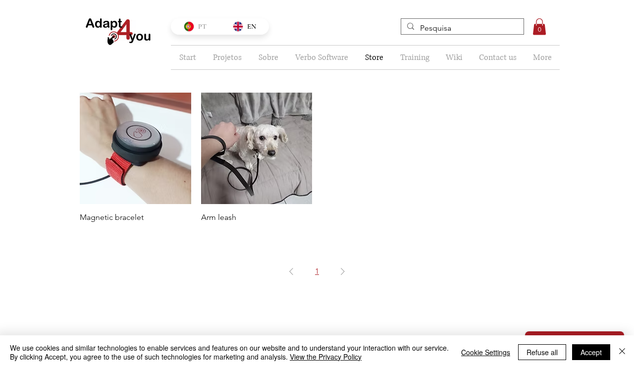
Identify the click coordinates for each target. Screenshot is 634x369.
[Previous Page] (291, 271)
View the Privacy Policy (326, 357)
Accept (591, 352)
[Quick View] (135, 148)
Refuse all (542, 352)
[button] (539, 26)
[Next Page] (343, 271)
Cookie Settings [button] (485, 352)
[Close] (622, 352)
